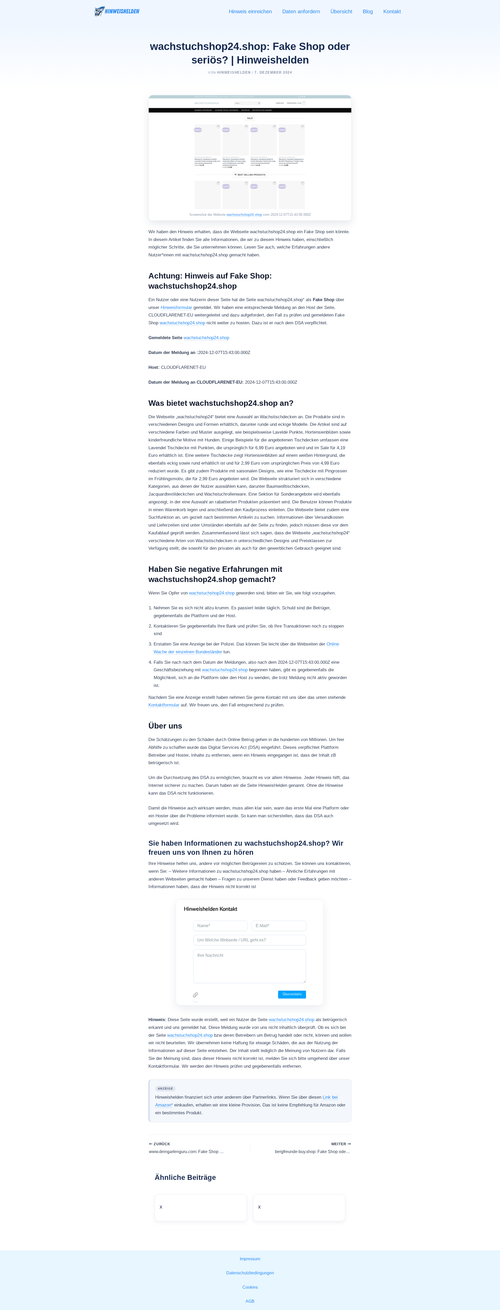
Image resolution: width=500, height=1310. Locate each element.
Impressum (250, 1259)
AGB (250, 1301)
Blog (368, 11)
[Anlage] (195, 996)
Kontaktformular (163, 705)
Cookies (250, 1287)
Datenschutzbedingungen (250, 1273)
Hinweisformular (176, 307)
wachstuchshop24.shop (244, 215)
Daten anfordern (301, 11)
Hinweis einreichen (250, 11)
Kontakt (392, 11)
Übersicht (341, 11)
